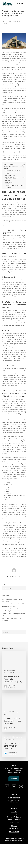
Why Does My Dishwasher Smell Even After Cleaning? (12, 610)
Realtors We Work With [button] (14, 820)
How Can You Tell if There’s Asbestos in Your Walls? (13, 620)
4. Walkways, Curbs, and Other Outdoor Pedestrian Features (15, 177)
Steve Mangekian (9, 19)
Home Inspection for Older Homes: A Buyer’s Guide (12, 600)
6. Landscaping (9, 182)
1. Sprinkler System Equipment (13, 170)
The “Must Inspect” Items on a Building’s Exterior (14, 167)
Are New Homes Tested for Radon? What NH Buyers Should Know (14, 605)
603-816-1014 (8, 157)
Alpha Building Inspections (14, 399)
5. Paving (8, 180)
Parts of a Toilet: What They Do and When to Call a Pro (14, 615)
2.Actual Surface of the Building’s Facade (13, 172)
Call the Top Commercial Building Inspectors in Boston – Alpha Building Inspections (14, 185)
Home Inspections (9, 739)
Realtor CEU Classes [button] (14, 817)
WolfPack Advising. (17, 840)
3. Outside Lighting (10, 175)
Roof (5, 714)
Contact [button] (14, 814)
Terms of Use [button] (14, 831)
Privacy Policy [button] (14, 829)
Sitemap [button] (14, 826)
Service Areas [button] (14, 823)
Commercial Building (9, 670)
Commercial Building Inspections (13, 672)
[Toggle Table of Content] (23, 164)
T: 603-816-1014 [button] (14, 798)
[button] (25, 3)
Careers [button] (14, 811)
